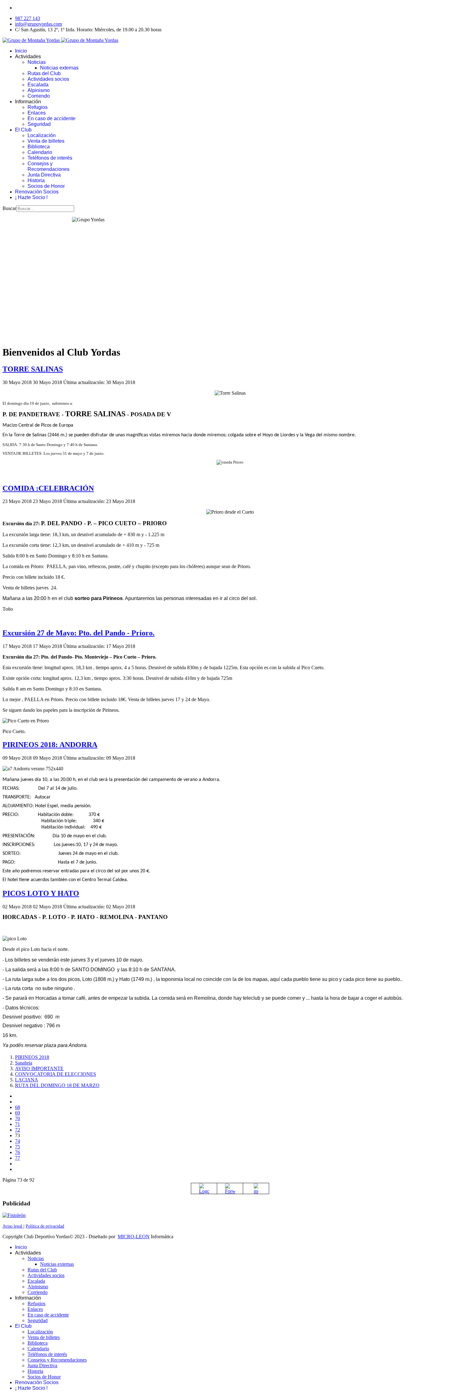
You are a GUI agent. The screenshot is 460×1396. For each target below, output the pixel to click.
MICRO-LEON (134, 1236)
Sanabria (23, 1062)
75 (17, 1146)
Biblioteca (39, 146)
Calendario (40, 152)
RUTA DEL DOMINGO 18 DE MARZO (57, 1085)
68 (17, 1107)
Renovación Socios (37, 191)
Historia (36, 180)
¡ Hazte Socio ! (31, 197)
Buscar (9, 208)
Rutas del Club (44, 73)
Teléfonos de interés (50, 158)
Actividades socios (48, 79)
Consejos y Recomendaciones (48, 166)
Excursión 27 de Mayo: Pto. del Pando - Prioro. (79, 633)
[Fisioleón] (14, 1215)
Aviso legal (13, 1226)
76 (17, 1152)
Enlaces (37, 112)
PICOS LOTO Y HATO (41, 893)
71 (17, 1124)
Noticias (37, 62)
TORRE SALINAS (33, 369)
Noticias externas (59, 67)
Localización (42, 135)
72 (17, 1129)
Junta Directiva (44, 174)
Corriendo (39, 96)
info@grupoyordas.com (38, 24)
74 (17, 1141)
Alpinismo (39, 90)
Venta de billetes (46, 141)
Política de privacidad (45, 1226)
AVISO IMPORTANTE (39, 1068)
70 (17, 1118)
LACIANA (26, 1079)
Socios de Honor (46, 186)
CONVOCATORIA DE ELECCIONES (55, 1074)
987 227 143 (27, 18)
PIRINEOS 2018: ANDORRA (50, 745)
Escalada (38, 84)
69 (17, 1113)
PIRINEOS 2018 (32, 1057)
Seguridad (39, 124)
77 (17, 1158)
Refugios (38, 107)
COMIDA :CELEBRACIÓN (48, 488)
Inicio (21, 51)
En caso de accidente (51, 118)
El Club (23, 129)
